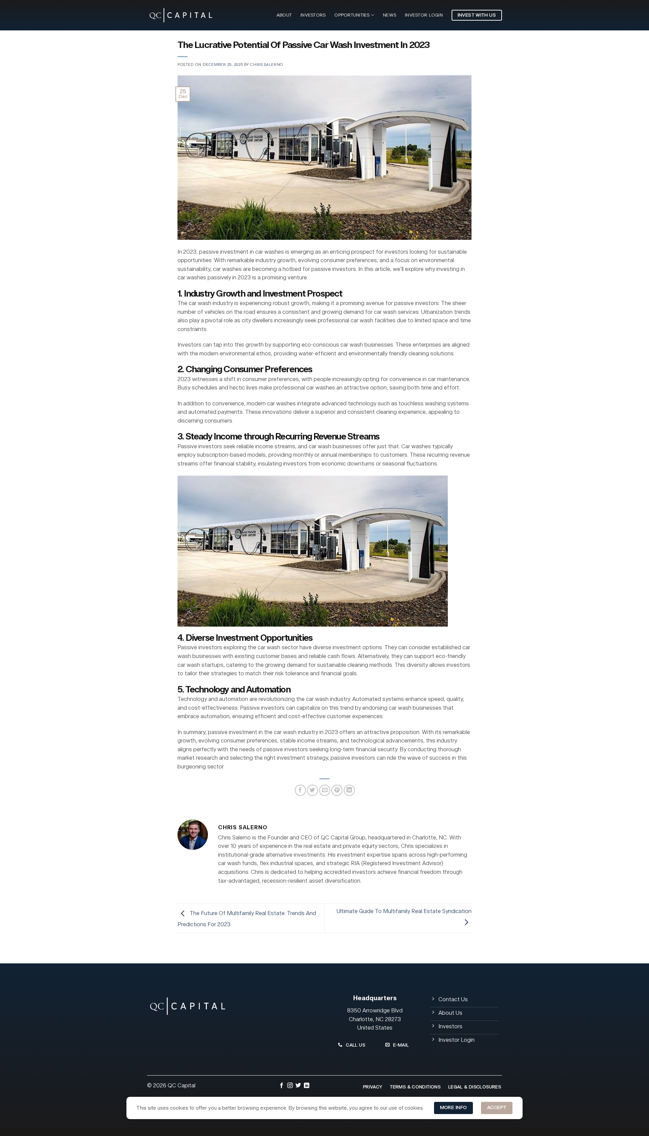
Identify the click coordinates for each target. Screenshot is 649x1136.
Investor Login (424, 15)
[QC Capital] (181, 15)
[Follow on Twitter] (298, 1086)
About (284, 15)
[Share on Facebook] (300, 790)
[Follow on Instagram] (290, 1086)
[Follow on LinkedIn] (306, 1086)
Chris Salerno (266, 65)
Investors (313, 15)
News (389, 15)
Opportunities (351, 15)
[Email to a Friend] (324, 790)
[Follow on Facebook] (281, 1086)
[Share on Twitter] (312, 790)
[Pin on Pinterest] (336, 790)
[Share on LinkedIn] (349, 790)
